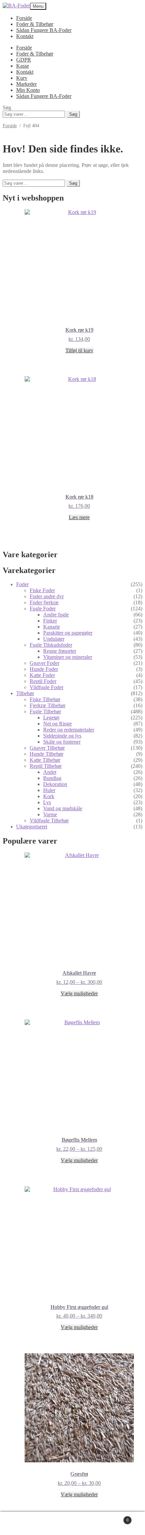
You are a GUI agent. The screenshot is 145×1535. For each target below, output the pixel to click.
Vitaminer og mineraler (67, 657)
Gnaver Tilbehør (47, 748)
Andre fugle (56, 614)
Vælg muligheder (79, 993)
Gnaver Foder (44, 663)
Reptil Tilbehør (46, 766)
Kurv (21, 78)
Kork (48, 796)
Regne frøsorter (59, 651)
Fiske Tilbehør (45, 699)
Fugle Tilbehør (45, 711)
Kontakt (24, 36)
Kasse (22, 66)
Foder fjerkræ (44, 602)
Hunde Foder (44, 669)
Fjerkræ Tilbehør (47, 705)
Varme (50, 814)
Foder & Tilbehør (34, 24)
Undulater (53, 639)
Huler (49, 790)
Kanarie (51, 627)
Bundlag (52, 778)
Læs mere (79, 517)
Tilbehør (25, 693)
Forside (24, 18)
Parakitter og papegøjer (67, 633)
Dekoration (55, 784)
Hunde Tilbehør (46, 754)
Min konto (35, 1523)
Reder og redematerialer (68, 730)
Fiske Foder (42, 590)
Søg (73, 114)
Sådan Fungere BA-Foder (43, 30)
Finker (50, 620)
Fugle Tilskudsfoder (51, 645)
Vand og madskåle (62, 808)
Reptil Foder (43, 681)
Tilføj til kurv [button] (79, 350)
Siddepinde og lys (62, 736)
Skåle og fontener (62, 742)
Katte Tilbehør (45, 760)
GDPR (23, 60)
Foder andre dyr (47, 596)
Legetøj (51, 717)
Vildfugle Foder (46, 687)
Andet (49, 772)
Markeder (26, 84)
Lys (47, 802)
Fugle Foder (43, 608)
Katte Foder (42, 675)
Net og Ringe (57, 723)
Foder (22, 584)
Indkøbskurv (114, 1517)
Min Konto (28, 90)
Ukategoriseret (31, 826)
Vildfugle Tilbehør (49, 820)
